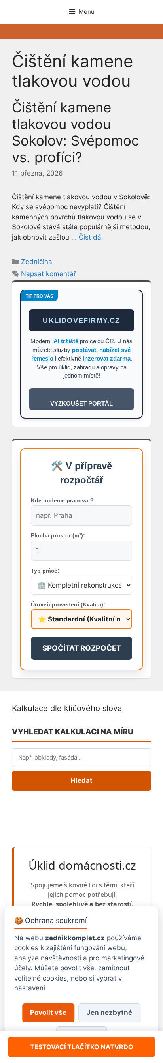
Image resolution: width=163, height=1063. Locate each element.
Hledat (81, 780)
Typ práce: (45, 570)
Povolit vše (48, 1012)
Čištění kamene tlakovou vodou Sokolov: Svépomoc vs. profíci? (75, 132)
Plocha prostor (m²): (58, 535)
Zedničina (36, 262)
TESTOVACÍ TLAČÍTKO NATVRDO (81, 1047)
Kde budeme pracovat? (62, 500)
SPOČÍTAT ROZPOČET (81, 648)
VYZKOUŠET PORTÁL (81, 403)
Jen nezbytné (109, 1012)
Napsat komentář (48, 274)
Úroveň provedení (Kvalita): (68, 604)
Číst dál (91, 237)
